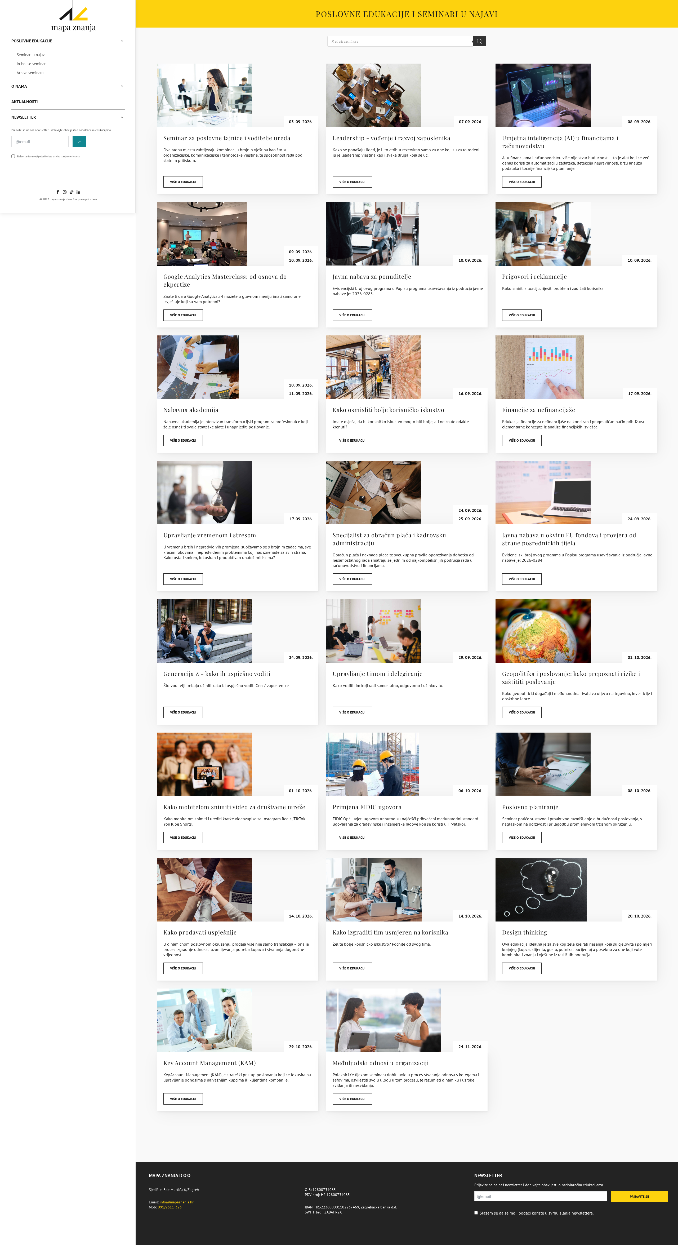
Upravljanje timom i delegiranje (378, 673)
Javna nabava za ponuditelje (372, 276)
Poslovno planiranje (530, 807)
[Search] (479, 41)
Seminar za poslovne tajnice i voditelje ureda (227, 138)
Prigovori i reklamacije (534, 276)
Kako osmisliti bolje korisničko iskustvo (388, 410)
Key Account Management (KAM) (209, 1063)
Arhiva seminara (30, 72)
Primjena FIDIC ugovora (367, 807)
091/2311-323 (170, 1207)
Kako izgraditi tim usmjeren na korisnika (390, 932)
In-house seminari (32, 63)
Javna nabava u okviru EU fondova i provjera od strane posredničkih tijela (569, 539)
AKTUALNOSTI (24, 101)
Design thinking (524, 932)
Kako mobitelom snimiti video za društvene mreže (234, 807)
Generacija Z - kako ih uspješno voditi (216, 673)
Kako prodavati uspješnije (200, 932)
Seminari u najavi (31, 54)
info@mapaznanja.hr (177, 1202)
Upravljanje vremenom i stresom (209, 535)
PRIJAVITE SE (639, 1196)
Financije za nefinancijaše (538, 410)
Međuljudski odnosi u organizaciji (381, 1063)
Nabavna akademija (190, 410)
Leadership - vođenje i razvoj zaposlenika (391, 138)
